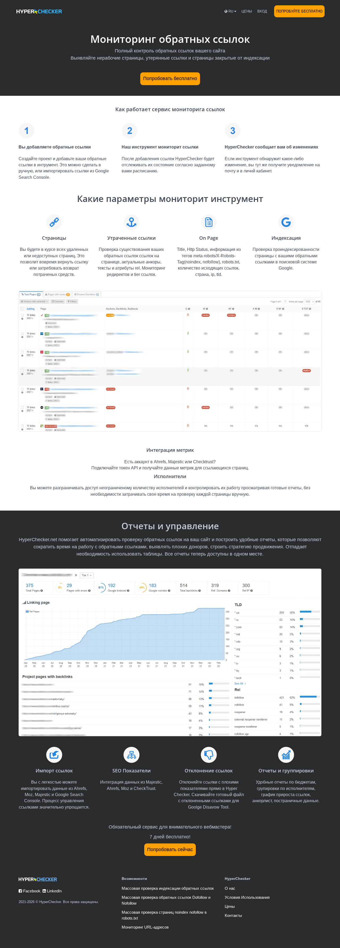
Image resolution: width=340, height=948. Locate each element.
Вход (262, 11)
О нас (230, 888)
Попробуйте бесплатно (299, 11)
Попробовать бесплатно (170, 78)
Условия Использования (247, 897)
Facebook (31, 891)
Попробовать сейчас (170, 849)
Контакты (233, 915)
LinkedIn (54, 891)
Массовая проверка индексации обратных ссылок (168, 888)
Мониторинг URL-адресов (145, 927)
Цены (246, 11)
